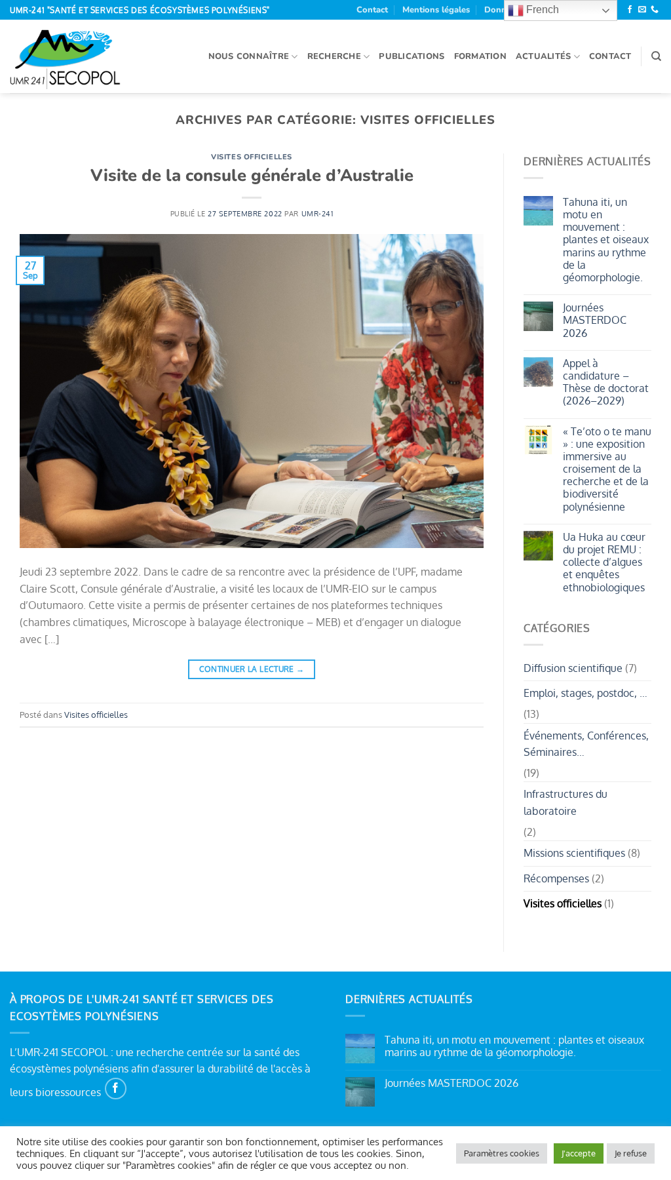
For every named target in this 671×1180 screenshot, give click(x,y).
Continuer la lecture (252, 669)
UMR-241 (317, 213)
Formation (480, 56)
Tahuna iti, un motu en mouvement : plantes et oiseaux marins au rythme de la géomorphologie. (606, 240)
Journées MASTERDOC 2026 (594, 320)
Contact (372, 10)
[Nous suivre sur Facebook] (630, 9)
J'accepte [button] (579, 1153)
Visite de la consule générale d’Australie (251, 175)
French (541, 9)
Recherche (334, 56)
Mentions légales (436, 10)
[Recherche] (656, 56)
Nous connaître (249, 56)
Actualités (543, 56)
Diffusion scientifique (573, 668)
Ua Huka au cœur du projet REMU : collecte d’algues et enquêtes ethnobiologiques (604, 562)
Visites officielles (251, 157)
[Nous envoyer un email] (642, 9)
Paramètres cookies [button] (501, 1153)
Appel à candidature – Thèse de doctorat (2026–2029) (606, 382)
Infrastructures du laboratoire (565, 802)
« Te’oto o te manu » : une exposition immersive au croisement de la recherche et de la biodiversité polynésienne (607, 469)
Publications (411, 56)
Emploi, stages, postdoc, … (585, 692)
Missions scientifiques (574, 852)
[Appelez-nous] (655, 9)
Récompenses (556, 878)
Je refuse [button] (631, 1153)
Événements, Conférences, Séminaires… (586, 744)
